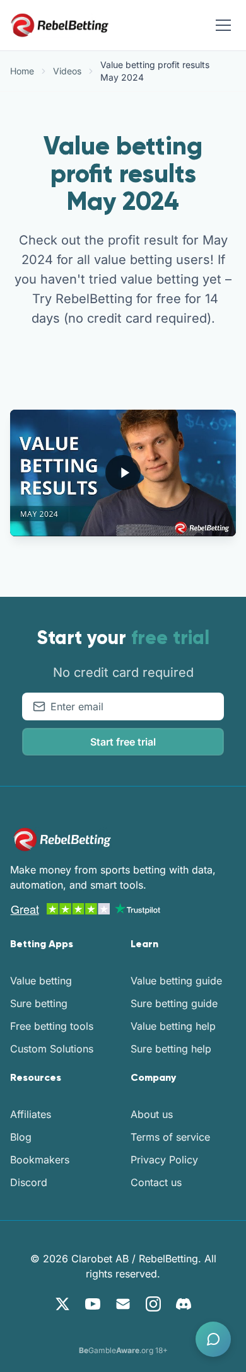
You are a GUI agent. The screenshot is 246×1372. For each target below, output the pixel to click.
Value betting (41, 980)
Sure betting (38, 1003)
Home (22, 71)
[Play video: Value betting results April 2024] (123, 472)
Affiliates (30, 1114)
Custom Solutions (51, 1048)
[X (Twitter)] (62, 1303)
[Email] (123, 1303)
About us (152, 1114)
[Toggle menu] (223, 25)
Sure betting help (171, 1048)
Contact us (156, 1182)
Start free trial (123, 741)
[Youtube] (92, 1303)
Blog (21, 1137)
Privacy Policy (164, 1159)
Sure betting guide (174, 1003)
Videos (67, 71)
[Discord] (183, 1303)
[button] (213, 1339)
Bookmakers (39, 1159)
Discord (28, 1182)
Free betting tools (51, 1026)
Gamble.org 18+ (123, 1350)
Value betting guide (176, 980)
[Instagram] (153, 1303)
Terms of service (170, 1137)
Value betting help (173, 1026)
